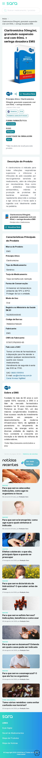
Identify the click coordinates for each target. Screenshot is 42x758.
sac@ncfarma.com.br (22, 375)
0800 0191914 (17, 373)
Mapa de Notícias (10, 743)
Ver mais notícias (30, 462)
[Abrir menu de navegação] (3, 3)
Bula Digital (7, 728)
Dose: (9, 128)
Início (4, 19)
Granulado (11, 124)
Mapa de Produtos (10, 738)
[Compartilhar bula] (15, 94)
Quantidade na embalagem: (19, 136)
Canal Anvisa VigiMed (15, 378)
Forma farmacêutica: (16, 121)
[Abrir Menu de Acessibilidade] (37, 753)
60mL (9, 140)
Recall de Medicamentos (13, 733)
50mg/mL (10, 132)
